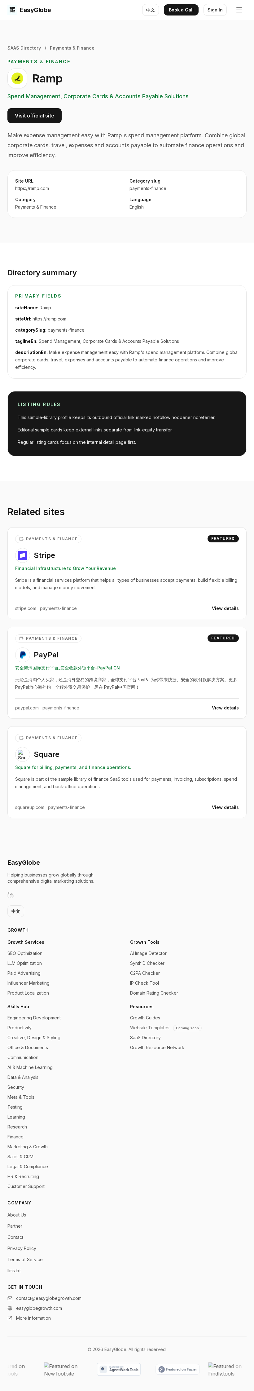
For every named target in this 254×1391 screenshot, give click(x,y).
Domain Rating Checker (154, 993)
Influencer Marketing (28, 983)
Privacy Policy (21, 1248)
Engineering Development (34, 1017)
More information (33, 1318)
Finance (15, 1136)
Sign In (215, 9)
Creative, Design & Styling (33, 1037)
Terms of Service (25, 1259)
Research (17, 1126)
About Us (16, 1214)
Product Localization (28, 993)
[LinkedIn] (10, 895)
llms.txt (14, 1270)
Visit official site (34, 116)
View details (225, 608)
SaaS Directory (145, 1037)
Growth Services (25, 942)
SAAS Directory (24, 48)
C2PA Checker (145, 973)
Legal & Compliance (27, 1166)
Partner (14, 1226)
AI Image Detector (148, 953)
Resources (142, 1006)
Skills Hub (18, 1006)
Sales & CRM (20, 1156)
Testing (15, 1107)
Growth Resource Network (157, 1047)
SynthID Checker (147, 963)
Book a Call (181, 9)
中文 (150, 9)
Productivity (19, 1027)
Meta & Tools (20, 1097)
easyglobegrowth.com (39, 1308)
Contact (15, 1237)
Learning (16, 1116)
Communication (22, 1057)
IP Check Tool (144, 983)
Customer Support (26, 1186)
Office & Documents (27, 1047)
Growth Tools (145, 942)
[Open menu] (239, 9)
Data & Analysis (22, 1077)
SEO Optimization (24, 953)
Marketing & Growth (27, 1146)
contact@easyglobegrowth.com (48, 1298)
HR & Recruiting (23, 1176)
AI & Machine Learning (30, 1067)
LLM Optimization (24, 963)
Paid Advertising (24, 973)
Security (15, 1087)
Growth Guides (145, 1017)
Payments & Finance (72, 48)
